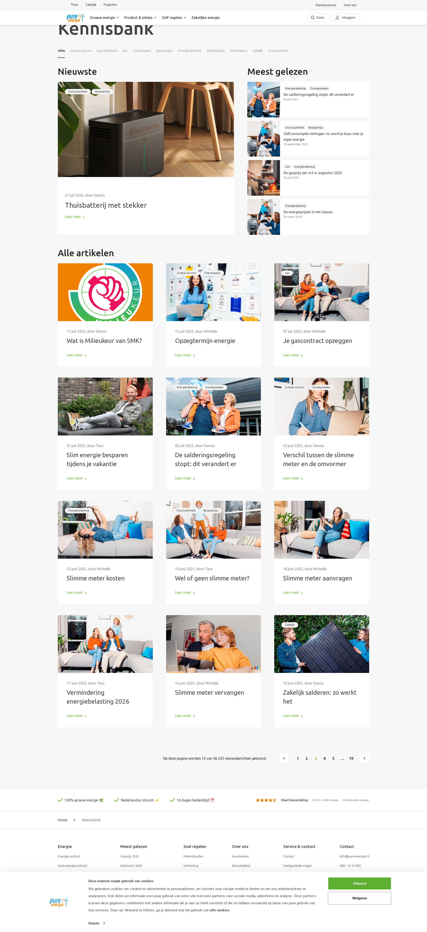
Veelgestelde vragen (297, 866)
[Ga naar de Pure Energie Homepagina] (76, 17)
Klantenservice (326, 5)
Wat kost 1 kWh (131, 866)
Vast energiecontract (72, 866)
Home (62, 820)
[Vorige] (284, 758)
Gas (124, 50)
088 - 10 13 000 (350, 866)
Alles (61, 50)
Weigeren (359, 898)
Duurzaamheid (107, 50)
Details (94, 923)
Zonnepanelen (278, 50)
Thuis (74, 4)
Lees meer (73, 217)
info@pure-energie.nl (354, 856)
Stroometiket (241, 866)
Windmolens (238, 50)
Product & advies (138, 18)
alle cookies (220, 910)
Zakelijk (91, 4)
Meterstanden (193, 856)
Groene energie (102, 18)
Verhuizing (190, 866)
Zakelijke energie (205, 18)
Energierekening (189, 50)
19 (351, 758)
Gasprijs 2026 (129, 856)
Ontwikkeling (215, 50)
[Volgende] (364, 758)
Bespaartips (164, 50)
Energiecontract (69, 856)
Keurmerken (240, 856)
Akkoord (360, 883)
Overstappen (142, 50)
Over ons (350, 5)
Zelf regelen (172, 18)
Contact (288, 856)
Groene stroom (81, 50)
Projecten (110, 4)
